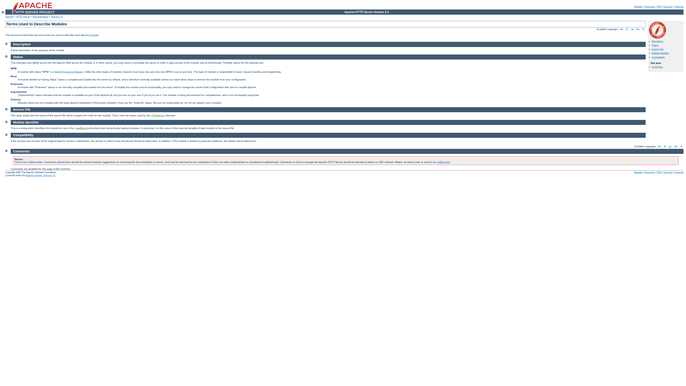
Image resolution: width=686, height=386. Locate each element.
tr (643, 29)
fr (627, 29)
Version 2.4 (57, 16)
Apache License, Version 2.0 (40, 175)
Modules (638, 6)
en (622, 29)
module (94, 35)
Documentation (40, 16)
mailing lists (443, 162)
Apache (9, 16)
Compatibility (658, 57)
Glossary (668, 6)
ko (638, 29)
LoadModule (82, 128)
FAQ (659, 6)
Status (655, 45)
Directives (650, 6)
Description (657, 41)
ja (632, 29)
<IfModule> (158, 115)
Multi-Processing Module (69, 71)
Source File (657, 49)
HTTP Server (23, 16)
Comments (657, 67)
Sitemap (679, 6)
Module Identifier (660, 53)
